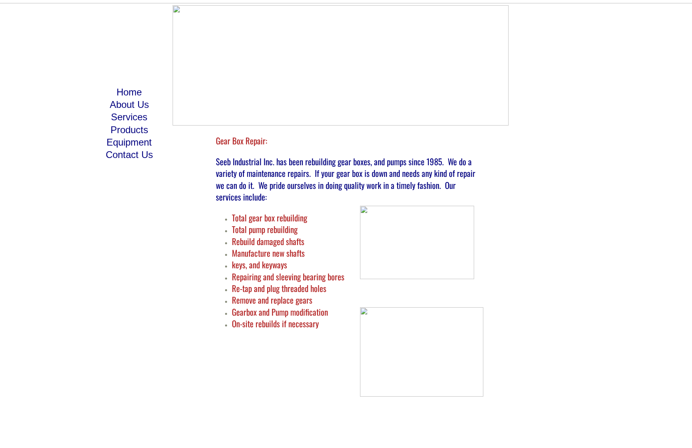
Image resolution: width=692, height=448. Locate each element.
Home (129, 92)
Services (129, 116)
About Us (129, 104)
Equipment (129, 142)
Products (129, 129)
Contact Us (129, 154)
